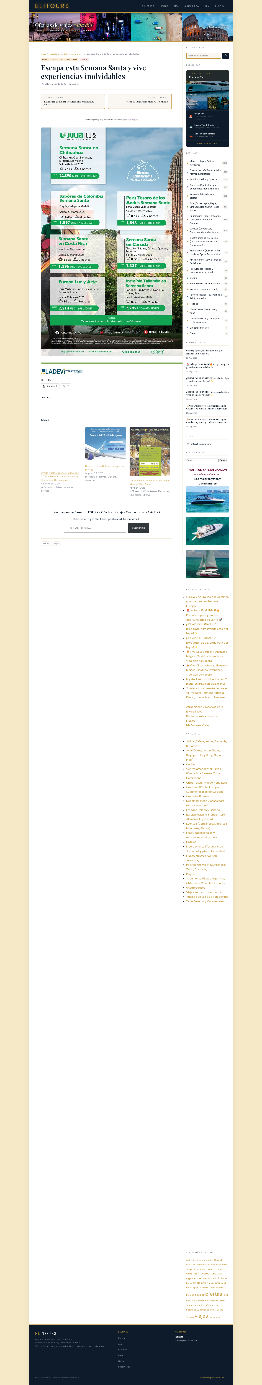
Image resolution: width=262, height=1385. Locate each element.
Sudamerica (203, 1309)
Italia (188, 1287)
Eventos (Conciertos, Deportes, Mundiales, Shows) (205, 230)
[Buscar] (225, 56)
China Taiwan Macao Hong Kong (203, 311)
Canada (218, 1260)
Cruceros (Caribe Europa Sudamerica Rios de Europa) (205, 187)
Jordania (203, 1287)
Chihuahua (199, 1269)
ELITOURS (52, 6)
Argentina (208, 1260)
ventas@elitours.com (200, 443)
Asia (120, 1343)
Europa (222, 1278)
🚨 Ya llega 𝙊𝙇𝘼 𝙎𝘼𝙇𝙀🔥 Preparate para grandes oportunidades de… (207, 366)
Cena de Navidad (218, 1264)
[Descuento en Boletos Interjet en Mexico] (105, 444)
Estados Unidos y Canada (203, 179)
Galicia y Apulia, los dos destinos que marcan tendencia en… (204, 352)
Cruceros (203, 1273)
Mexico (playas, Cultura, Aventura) (65, 54)
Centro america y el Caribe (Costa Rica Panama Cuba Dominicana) (204, 242)
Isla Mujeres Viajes (198, 725)
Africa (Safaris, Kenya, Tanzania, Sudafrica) (206, 261)
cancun (190, 1264)
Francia (210, 1283)
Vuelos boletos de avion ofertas (202, 196)
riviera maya (211, 1300)
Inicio (43, 54)
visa (210, 1317)
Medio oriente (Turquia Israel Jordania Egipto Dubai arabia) (205, 252)
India (217, 1282)
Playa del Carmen (195, 1300)
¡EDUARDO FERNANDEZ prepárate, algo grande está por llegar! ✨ (207, 379)
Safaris (222, 1300)
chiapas (190, 1269)
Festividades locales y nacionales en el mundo (202, 271)
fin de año (199, 1283)
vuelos (216, 1317)
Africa (189, 1260)
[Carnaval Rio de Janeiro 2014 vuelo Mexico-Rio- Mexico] (150, 451)
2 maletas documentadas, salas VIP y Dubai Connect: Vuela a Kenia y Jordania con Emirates (206, 692)
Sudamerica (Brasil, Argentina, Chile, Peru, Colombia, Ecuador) (205, 220)
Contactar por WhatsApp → (214, 1377)
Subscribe (138, 528)
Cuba (213, 1273)
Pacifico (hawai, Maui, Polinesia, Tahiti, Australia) (206, 296)
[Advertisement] (207, 962)
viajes (56, 543)
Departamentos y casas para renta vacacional (205, 320)
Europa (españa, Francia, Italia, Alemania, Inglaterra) (205, 172)
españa (197, 1278)
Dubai (220, 1273)
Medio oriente (216, 1287)
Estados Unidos (210, 1278)
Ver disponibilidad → (207, 143)
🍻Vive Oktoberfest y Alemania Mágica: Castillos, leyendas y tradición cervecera (206, 407)
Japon (195, 1287)
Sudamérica (124, 1366)
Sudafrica (191, 1309)
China (209, 1269)
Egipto (189, 1278)
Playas (193, 333)
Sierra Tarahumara (210, 1305)
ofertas (46, 543)
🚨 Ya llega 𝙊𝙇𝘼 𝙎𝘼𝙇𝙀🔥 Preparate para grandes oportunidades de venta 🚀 (204, 615)
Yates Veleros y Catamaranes (205, 283)
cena (206, 1264)
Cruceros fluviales (199, 327)
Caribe (193, 278)
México (121, 1355)
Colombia (217, 1269)
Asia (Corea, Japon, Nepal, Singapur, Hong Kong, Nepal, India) (204, 207)
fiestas (189, 1283)
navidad (200, 1295)
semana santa (193, 1305)
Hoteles (194, 303)
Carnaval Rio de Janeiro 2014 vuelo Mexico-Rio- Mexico (150, 482)
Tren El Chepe (216, 1310)
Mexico (190, 1294)
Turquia (190, 1317)
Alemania (198, 1260)
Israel (223, 1283)
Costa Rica (191, 1273)
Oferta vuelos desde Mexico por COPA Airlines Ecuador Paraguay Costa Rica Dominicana (60, 476)
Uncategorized (196, 887)
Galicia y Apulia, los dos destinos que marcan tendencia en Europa (207, 601)
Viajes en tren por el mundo (204, 289)
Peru (225, 1294)
